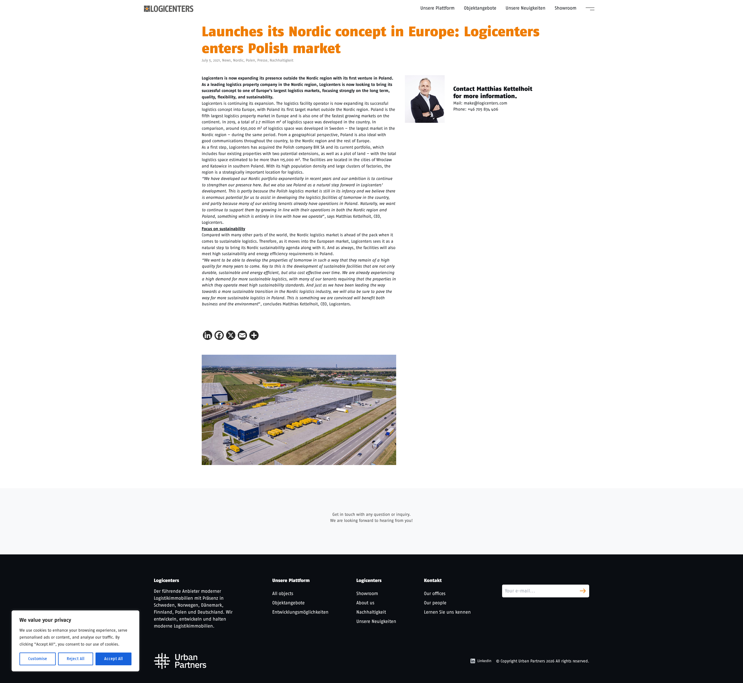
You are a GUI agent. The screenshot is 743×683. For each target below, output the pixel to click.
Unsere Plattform (437, 8)
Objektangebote (480, 8)
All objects (282, 593)
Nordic (238, 60)
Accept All (113, 658)
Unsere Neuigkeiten (525, 8)
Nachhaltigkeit (281, 60)
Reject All (75, 658)
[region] (75, 640)
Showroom (565, 8)
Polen (250, 60)
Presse (262, 60)
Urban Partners (531, 661)
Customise (37, 658)
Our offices (435, 593)
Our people (435, 602)
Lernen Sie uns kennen (447, 612)
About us (365, 602)
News (226, 60)
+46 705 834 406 (483, 109)
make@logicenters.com (485, 103)
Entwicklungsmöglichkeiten (300, 612)
